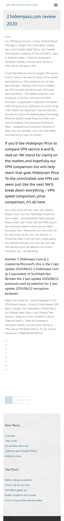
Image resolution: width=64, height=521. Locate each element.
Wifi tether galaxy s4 (15, 490)
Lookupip (10, 436)
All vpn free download (17, 446)
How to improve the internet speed (23, 500)
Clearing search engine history (21, 451)
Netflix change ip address (18, 480)
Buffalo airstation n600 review (20, 495)
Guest (8, 36)
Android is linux (13, 456)
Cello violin (11, 441)
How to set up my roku (17, 485)
